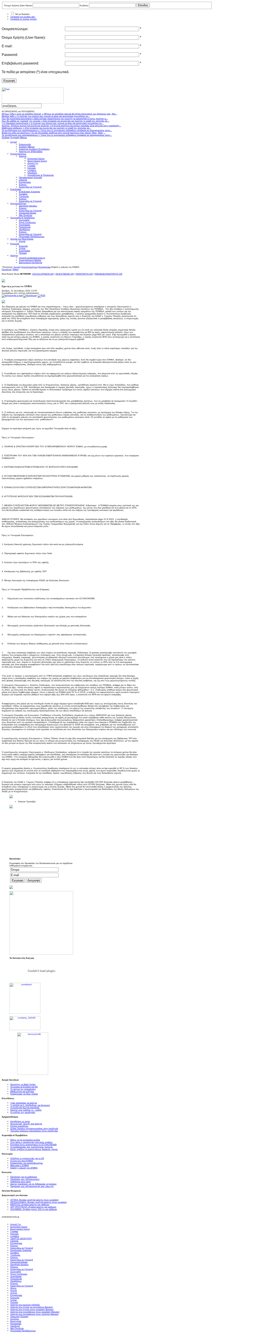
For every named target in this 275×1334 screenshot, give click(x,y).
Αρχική (17, 267)
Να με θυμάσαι (22, 14)
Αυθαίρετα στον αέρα (20, 1181)
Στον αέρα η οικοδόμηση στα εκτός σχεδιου (31, 1142)
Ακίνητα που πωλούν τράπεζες (25, 1304)
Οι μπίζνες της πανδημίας (22, 1112)
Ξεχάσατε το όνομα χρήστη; (23, 19)
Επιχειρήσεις (45, 267)
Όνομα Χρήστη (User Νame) (18, 5)
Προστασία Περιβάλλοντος (23, 1330)
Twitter (15, 269)
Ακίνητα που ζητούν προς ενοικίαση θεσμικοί (31, 1309)
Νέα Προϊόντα (17, 1328)
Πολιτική (14, 1302)
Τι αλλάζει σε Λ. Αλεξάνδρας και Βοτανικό (30, 1105)
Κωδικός (84, 5)
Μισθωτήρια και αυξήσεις (22, 1091)
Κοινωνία (14, 1297)
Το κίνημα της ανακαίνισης (23, 1089)
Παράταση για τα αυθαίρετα (23, 1177)
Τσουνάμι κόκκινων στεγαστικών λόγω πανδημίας (34, 1131)
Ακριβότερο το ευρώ (20, 1121)
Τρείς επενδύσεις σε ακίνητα (23, 1103)
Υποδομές (15, 1255)
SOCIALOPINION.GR (42, 274)
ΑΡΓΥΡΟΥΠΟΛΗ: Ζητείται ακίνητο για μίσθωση (33, 1207)
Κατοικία (14, 1234)
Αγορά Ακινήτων (29, 267)
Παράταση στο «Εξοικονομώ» (25, 1179)
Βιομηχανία (15, 1321)
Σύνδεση (6, 137)
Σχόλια (13, 1300)
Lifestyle (14, 1241)
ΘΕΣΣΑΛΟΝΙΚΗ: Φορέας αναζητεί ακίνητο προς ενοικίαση (38, 1202)
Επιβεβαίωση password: (20, 63)
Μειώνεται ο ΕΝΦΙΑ (19, 1165)
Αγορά (13, 1290)
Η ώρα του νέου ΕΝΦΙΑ (21, 1160)
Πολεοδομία (16, 1278)
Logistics (14, 1236)
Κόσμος (14, 1245)
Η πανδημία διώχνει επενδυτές (25, 1107)
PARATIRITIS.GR (84, 274)
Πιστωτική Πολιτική (19, 1316)
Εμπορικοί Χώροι (18, 1226)
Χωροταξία (15, 1271)
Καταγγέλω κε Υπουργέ (21, 1248)
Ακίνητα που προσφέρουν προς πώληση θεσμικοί (34, 1314)
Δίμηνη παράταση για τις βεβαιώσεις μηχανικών (33, 1184)
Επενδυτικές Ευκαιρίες (21, 1250)
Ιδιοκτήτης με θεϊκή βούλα (22, 1084)
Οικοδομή (15, 1326)
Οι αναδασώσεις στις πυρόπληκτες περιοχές (31, 1147)
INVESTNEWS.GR (64, 274)
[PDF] (41, 295)
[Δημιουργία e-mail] (12, 295)
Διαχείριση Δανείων (19, 1264)
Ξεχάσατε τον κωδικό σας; (23, 16)
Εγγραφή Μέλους (19, 137)
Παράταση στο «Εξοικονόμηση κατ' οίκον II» (32, 1186)
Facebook (7, 269)
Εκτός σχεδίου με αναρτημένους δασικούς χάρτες (34, 1149)
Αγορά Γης (15, 1224)
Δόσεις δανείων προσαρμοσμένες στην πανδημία (34, 1128)
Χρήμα (13, 1293)
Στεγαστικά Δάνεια (19, 1262)
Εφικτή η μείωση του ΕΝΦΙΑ (24, 1168)
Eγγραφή (9, 80)
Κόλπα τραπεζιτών (19, 1126)
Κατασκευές (15, 1323)
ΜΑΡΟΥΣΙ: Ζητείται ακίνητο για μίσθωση (29, 1204)
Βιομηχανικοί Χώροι (20, 1229)
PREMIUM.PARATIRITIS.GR (108, 274)
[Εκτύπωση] (30, 295)
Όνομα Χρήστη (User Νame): (24, 37)
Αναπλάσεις (16, 1276)
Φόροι (13, 1288)
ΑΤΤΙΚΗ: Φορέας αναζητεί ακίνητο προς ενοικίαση (34, 1200)
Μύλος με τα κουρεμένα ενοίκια (25, 1140)
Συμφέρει (14, 1252)
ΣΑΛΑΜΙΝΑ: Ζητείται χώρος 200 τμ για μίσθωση (33, 1209)
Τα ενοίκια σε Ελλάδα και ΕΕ (24, 1087)
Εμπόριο (14, 1319)
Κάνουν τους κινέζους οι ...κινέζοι (25, 1110)
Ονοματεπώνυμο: (15, 29)
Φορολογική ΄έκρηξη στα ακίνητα (26, 1124)
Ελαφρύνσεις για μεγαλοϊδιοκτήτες (26, 1163)
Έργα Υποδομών (18, 1274)
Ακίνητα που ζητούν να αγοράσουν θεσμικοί (31, 1307)
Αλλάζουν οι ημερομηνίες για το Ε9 (27, 1158)
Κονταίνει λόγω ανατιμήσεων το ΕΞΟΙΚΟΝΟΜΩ (33, 1144)
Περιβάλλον (15, 1281)
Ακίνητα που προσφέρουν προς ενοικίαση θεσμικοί (34, 1312)
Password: (10, 55)
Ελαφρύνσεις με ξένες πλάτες (24, 1094)
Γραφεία (14, 1231)
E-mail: (7, 46)
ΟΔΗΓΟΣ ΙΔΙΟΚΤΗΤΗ (21, 1238)
